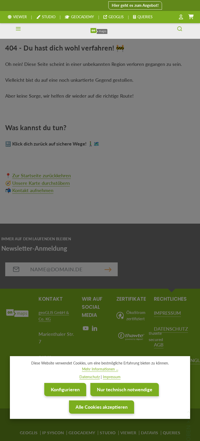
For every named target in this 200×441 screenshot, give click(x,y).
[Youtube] (86, 329)
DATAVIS (149, 432)
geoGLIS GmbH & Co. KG (54, 315)
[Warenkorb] (191, 17)
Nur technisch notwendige (124, 389)
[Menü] (18, 31)
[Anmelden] (181, 17)
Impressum (112, 377)
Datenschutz (89, 377)
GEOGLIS (116, 17)
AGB (159, 345)
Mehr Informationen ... (100, 369)
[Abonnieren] (108, 269)
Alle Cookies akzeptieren (102, 407)
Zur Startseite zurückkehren (41, 175)
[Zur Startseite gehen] (99, 31)
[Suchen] (179, 31)
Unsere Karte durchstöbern (41, 183)
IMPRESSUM (167, 313)
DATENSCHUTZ (171, 329)
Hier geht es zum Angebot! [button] (135, 5)
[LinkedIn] (94, 329)
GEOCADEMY (82, 17)
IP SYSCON (53, 432)
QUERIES (145, 17)
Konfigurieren (65, 389)
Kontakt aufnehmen (32, 190)
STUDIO (48, 17)
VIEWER (20, 17)
